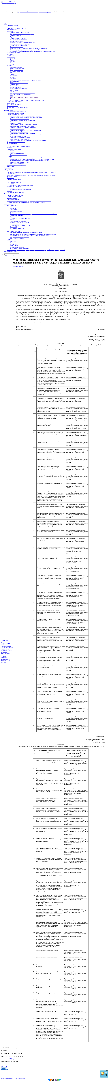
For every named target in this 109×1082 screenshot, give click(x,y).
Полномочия (10, 178)
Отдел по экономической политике (19, 32)
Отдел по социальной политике (19, 132)
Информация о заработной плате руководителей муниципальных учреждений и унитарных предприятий (36, 250)
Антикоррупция (14, 81)
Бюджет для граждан (15, 87)
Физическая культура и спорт (18, 221)
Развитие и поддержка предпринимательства (22, 42)
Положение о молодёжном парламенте (20, 189)
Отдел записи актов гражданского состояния (22, 133)
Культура (12, 77)
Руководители (7, 168)
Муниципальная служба (13, 231)
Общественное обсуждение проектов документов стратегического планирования (29, 201)
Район (5, 24)
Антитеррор (10, 166)
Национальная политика (10, 251)
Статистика (10, 54)
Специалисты (11, 173)
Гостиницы (13, 61)
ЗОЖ (11, 96)
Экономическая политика (17, 215)
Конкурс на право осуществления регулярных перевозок (25, 80)
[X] (53, 1080)
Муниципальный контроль (14, 52)
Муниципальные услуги (17, 37)
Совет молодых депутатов (14, 182)
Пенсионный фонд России (14, 101)
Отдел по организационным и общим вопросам (23, 127)
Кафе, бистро (13, 62)
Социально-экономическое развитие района (22, 34)
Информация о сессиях (13, 181)
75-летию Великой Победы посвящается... (21, 94)
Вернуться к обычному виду (8, 1)
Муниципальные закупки (17, 35)
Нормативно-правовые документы (19, 248)
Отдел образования (15, 123)
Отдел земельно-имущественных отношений (22, 120)
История (9, 26)
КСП (8, 240)
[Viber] (56, 1080)
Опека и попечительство (17, 224)
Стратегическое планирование (18, 45)
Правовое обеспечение (16, 217)
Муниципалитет (8, 204)
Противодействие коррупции (18, 228)
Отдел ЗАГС (13, 85)
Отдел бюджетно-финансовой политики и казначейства (25, 130)
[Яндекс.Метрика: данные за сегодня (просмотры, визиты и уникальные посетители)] (6, 1067)
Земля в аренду (14, 90)
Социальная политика (16, 67)
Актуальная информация (14, 149)
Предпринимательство (16, 71)
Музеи (12, 60)
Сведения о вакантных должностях (19, 162)
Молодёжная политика (16, 70)
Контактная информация (17, 163)
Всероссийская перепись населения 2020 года (22, 93)
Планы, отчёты (14, 245)
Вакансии (9, 156)
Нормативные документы (14, 179)
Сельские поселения (12, 106)
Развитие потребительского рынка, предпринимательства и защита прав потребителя (33, 214)
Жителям (9, 65)
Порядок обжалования (13, 199)
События (12, 152)
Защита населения (12, 143)
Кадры (12, 242)
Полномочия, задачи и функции (15, 113)
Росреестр (13, 208)
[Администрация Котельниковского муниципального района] (9, 19)
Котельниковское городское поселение (17, 107)
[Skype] (60, 1080)
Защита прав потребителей (17, 68)
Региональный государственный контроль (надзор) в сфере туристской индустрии (32, 51)
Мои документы (14, 84)
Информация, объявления (17, 247)
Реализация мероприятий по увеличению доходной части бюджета (28, 48)
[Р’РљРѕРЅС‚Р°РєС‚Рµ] (49, 1080)
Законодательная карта (7, 1078)
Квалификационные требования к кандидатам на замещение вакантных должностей (33, 159)
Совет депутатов (8, 169)
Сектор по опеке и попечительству (19, 139)
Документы (7, 193)
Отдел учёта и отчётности (17, 129)
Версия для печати (18, 266)
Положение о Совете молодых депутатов (21, 185)
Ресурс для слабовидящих (9, 3)
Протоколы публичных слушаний (16, 165)
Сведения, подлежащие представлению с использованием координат (26, 202)
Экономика (10, 31)
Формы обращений (12, 198)
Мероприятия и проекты (17, 153)
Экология (12, 74)
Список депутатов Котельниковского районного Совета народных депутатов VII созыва (31, 175)
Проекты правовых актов (14, 196)
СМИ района (10, 55)
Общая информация (12, 25)
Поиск (15, 1078)
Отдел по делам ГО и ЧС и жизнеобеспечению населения (26, 117)
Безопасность (13, 75)
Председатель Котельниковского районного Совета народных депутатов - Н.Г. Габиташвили (32, 172)
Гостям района (11, 57)
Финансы (9, 109)
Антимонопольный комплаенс (18, 88)
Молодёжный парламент (14, 186)
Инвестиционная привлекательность (17, 28)
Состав (12, 183)
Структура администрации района (16, 111)
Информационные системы (14, 145)
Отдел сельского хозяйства (17, 121)
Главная (3, 255)
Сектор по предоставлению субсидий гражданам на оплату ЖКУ (28, 140)
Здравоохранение (12, 29)
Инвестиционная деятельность (18, 39)
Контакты (9, 147)
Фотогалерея (10, 103)
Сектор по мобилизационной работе (20, 137)
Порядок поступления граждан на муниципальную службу (26, 157)
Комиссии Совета (12, 176)
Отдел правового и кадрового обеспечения (22, 126)
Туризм (12, 64)
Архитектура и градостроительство (20, 218)
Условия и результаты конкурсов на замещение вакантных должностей (29, 160)
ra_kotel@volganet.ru (12, 1059)
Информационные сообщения (18, 155)
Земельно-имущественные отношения (20, 229)
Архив (12, 212)
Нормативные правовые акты (15, 195)
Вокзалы (12, 58)
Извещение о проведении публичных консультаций (24, 97)
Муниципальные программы (18, 38)
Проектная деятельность (16, 41)
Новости (12, 150)
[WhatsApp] (58, 1080)
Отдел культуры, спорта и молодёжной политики (23, 124)
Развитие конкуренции (16, 47)
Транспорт (13, 78)
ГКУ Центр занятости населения (19, 83)
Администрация (8, 110)
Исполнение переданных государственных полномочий (25, 134)
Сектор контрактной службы (18, 136)
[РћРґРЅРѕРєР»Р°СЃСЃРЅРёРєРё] (51, 1080)
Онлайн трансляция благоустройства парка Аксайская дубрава (27, 100)
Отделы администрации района (15, 114)
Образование (13, 73)
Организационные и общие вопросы (20, 225)
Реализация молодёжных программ (19, 222)
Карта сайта (21, 1078)
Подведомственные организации (16, 142)
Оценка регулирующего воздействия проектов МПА (24, 49)
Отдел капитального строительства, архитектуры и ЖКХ (25, 116)
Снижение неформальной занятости (20, 44)
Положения (13, 244)
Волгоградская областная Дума (15, 192)
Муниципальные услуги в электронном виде (22, 98)
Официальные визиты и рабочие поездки (18, 146)
